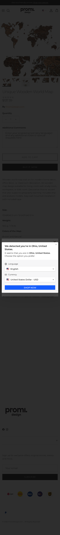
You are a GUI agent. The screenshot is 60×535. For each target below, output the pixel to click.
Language (13, 264)
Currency (12, 274)
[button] (30, 269)
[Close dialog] (56, 244)
